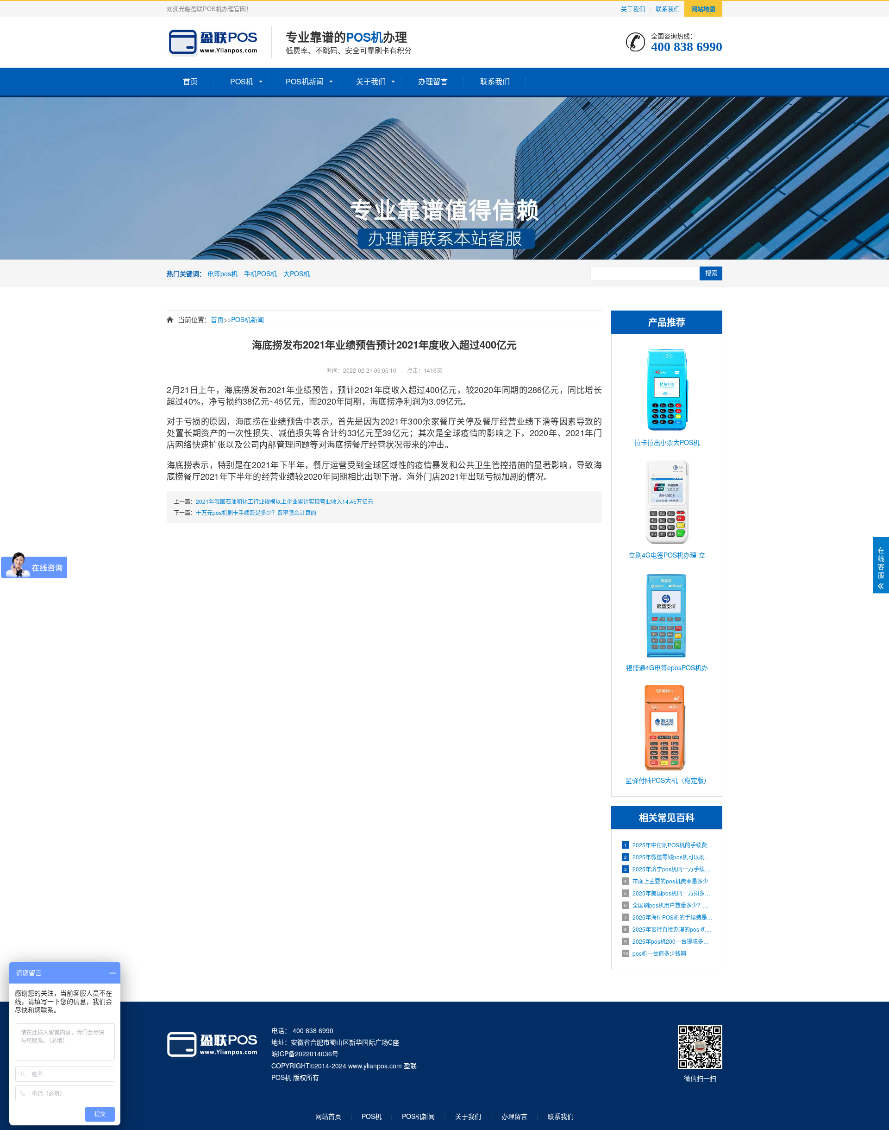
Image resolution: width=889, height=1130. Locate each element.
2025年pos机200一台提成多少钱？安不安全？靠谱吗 (668, 941)
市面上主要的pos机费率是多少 (666, 881)
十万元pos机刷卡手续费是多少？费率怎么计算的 (256, 512)
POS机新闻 (305, 81)
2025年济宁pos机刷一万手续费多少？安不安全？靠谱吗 (668, 869)
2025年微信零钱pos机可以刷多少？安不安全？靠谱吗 (668, 857)
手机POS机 (260, 273)
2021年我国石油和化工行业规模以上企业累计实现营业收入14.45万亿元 (284, 501)
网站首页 (328, 1116)
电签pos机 (222, 273)
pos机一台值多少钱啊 (654, 953)
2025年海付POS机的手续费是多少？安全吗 (668, 917)
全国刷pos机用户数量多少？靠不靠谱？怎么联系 (668, 905)
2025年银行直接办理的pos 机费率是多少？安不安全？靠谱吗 (668, 929)
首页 (190, 81)
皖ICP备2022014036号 (304, 1053)
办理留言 (433, 81)
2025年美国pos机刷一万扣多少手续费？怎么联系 (668, 893)
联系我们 (668, 8)
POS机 (241, 81)
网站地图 (703, 8)
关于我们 (633, 8)
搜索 (711, 273)
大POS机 (296, 273)
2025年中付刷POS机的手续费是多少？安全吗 (668, 845)
